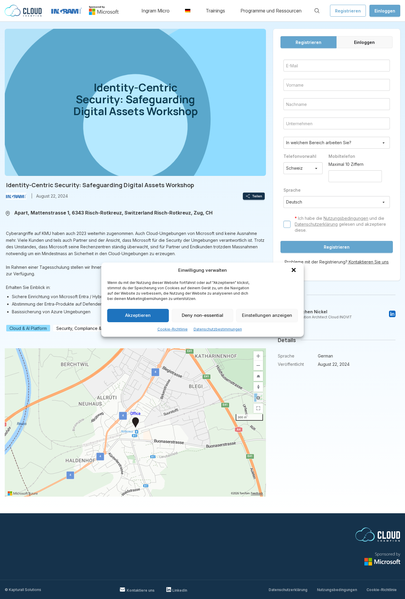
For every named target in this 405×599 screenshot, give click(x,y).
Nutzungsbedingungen (345, 218)
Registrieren (348, 10)
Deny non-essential (202, 315)
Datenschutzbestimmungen (218, 329)
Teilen (257, 196)
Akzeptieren (138, 315)
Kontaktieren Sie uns (368, 261)
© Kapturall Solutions (23, 589)
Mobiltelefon (342, 156)
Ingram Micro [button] (155, 11)
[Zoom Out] (258, 365)
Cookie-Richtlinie (172, 329)
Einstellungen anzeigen (267, 315)
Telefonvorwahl (299, 156)
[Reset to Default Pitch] (258, 376)
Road (258, 397)
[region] (135, 422)
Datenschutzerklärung (316, 224)
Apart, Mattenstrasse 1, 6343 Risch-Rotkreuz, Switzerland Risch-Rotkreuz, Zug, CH (113, 213)
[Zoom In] (258, 356)
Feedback (257, 493)
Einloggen (384, 10)
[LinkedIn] (392, 314)
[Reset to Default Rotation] (258, 387)
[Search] (317, 11)
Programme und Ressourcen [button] (271, 11)
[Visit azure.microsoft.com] (23, 493)
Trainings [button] (215, 11)
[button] (294, 270)
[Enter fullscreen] (258, 408)
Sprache (292, 190)
